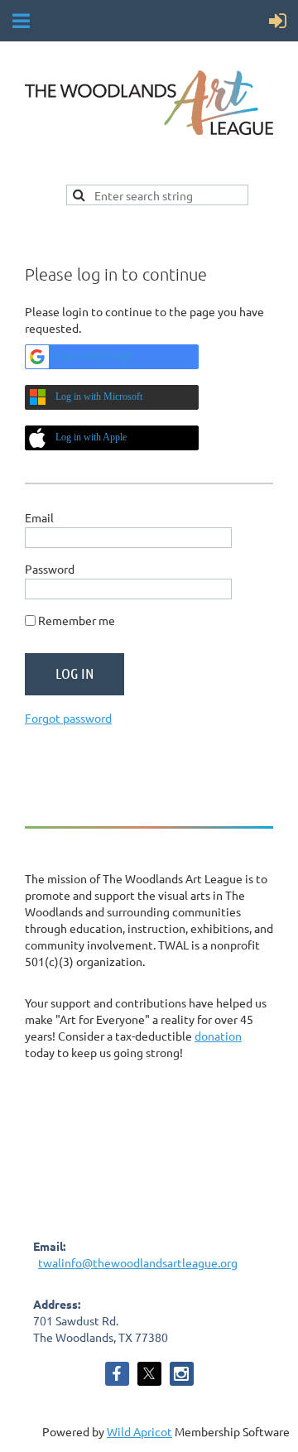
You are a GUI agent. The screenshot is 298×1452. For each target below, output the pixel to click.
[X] (149, 1374)
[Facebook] (117, 1374)
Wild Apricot (139, 1431)
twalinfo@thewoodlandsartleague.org (138, 1262)
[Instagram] (182, 1374)
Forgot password (68, 717)
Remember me (76, 620)
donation (218, 1035)
